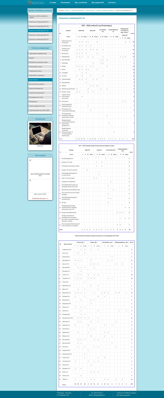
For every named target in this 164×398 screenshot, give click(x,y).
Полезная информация (77, 10)
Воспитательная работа (36, 84)
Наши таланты (33, 79)
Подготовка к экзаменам (36, 75)
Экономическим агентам (35, 108)
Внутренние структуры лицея (38, 62)
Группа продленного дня (37, 106)
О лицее (53, 2)
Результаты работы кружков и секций (38, 16)
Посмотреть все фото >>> (40, 198)
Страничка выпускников (36, 93)
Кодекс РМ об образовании (36, 112)
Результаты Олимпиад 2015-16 (38, 26)
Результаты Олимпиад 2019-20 (38, 39)
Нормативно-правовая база (38, 53)
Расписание (65, 2)
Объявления (33, 101)
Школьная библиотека (36, 88)
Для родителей (98, 2)
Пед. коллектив (81, 2)
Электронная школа (35, 71)
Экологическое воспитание (36, 90)
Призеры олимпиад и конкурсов (105, 10)
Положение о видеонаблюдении (38, 115)
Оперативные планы (35, 66)
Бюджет (31, 58)
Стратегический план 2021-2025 (39, 110)
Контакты (112, 2)
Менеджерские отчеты (36, 97)
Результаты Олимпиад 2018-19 (38, 35)
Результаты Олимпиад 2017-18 (38, 30)
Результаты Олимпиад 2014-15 (38, 22)
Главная (67, 10)
